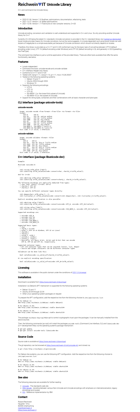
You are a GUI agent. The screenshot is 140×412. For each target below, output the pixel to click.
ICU (23, 392)
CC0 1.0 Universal (79, 272)
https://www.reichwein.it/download (52, 282)
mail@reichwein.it (25, 408)
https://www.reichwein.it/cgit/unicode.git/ (62, 345)
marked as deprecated (112, 39)
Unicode (25, 386)
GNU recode (27, 388)
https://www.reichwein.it (27, 410)
